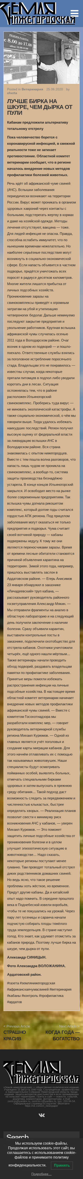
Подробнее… (41, 1174)
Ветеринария (32, 89)
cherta (12, 93)
